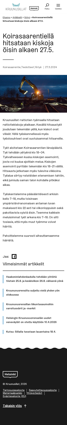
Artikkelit (17, 17)
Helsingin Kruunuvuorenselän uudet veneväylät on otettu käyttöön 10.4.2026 (31, 320)
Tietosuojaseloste (14, 390)
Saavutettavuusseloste (43, 390)
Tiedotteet (27, 67)
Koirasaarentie (12, 67)
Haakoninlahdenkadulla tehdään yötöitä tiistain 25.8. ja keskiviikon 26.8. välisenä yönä (34, 279)
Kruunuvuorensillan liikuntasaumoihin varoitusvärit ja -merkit (29, 306)
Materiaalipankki (12, 393)
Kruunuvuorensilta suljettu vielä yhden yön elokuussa (33, 292)
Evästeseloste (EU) (14, 396)
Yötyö (27, 17)
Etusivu (6, 17)
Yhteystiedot (34, 393)
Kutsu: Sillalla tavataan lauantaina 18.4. (31, 332)
